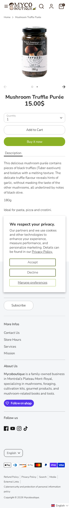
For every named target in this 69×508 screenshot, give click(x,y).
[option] (34, 52)
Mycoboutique (31, 497)
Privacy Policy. (42, 251)
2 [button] (37, 86)
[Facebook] (6, 428)
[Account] (51, 5)
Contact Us (12, 333)
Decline (32, 272)
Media (52, 477)
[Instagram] (19, 428)
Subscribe (19, 305)
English (11, 453)
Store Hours (12, 339)
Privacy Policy (28, 477)
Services (10, 346)
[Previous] (5, 87)
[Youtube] (12, 428)
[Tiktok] (25, 428)
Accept (33, 262)
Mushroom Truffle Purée (28, 17)
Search (43, 477)
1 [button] (32, 87)
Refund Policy (11, 477)
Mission (9, 353)
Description (13, 153)
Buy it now (34, 142)
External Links (11, 481)
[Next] (64, 87)
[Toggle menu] (4, 6)
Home (7, 17)
